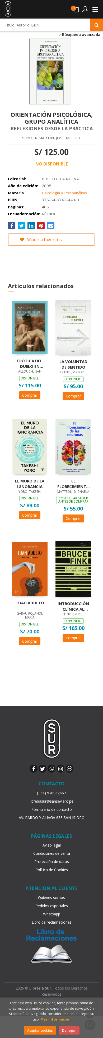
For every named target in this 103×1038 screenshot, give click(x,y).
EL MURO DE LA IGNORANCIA (29, 483)
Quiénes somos (51, 897)
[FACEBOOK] (34, 769)
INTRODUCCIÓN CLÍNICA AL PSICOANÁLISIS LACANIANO (73, 606)
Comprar (29, 395)
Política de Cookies (51, 869)
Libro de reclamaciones (52, 922)
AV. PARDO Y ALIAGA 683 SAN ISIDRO (52, 817)
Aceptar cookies (40, 1030)
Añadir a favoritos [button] (43, 240)
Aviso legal (52, 845)
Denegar (69, 1030)
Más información (55, 1019)
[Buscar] (96, 25)
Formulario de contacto (51, 809)
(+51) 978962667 (51, 792)
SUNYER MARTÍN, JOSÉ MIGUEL (51, 137)
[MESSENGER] (69, 769)
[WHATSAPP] (51, 769)
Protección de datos (51, 861)
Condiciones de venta (51, 853)
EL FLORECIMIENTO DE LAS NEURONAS (73, 483)
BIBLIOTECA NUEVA (60, 178)
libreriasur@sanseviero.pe (51, 801)
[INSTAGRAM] (60, 769)
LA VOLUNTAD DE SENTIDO (73, 364)
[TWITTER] (42, 769)
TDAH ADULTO (30, 602)
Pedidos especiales (51, 905)
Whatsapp (51, 913)
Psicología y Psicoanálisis (64, 192)
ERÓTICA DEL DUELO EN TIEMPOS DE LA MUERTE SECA (30, 363)
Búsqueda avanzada (80, 35)
